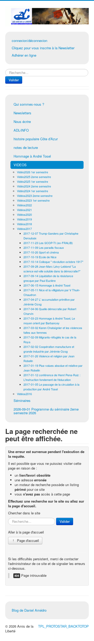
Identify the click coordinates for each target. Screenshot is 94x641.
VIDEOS (20, 164)
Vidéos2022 (24, 205)
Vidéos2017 (24, 229)
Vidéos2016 (24, 394)
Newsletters (22, 112)
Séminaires (22, 400)
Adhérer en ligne (24, 55)
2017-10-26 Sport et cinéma (41, 252)
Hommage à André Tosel (32, 156)
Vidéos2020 (24, 214)
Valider (14, 79)
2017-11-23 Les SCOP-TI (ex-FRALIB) (48, 243)
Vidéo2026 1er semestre (32, 172)
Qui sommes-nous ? (29, 104)
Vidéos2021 (24, 210)
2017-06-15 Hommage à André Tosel (47, 285)
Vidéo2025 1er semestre (32, 181)
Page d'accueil (27, 540)
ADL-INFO (21, 130)
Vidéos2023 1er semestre (33, 200)
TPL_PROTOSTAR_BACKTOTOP (63, 626)
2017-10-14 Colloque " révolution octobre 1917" (53, 262)
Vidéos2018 (24, 224)
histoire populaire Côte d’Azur (36, 138)
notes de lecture (26, 147)
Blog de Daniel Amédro (29, 610)
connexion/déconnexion (29, 40)
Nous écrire (22, 121)
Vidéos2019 (24, 219)
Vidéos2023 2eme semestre (34, 195)
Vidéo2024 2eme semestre (34, 186)
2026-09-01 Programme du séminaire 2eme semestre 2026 (46, 411)
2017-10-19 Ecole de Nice (40, 257)
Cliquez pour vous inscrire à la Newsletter (43, 47)
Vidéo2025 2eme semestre (34, 177)
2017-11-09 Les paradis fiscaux (44, 247)
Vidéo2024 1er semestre (32, 191)
